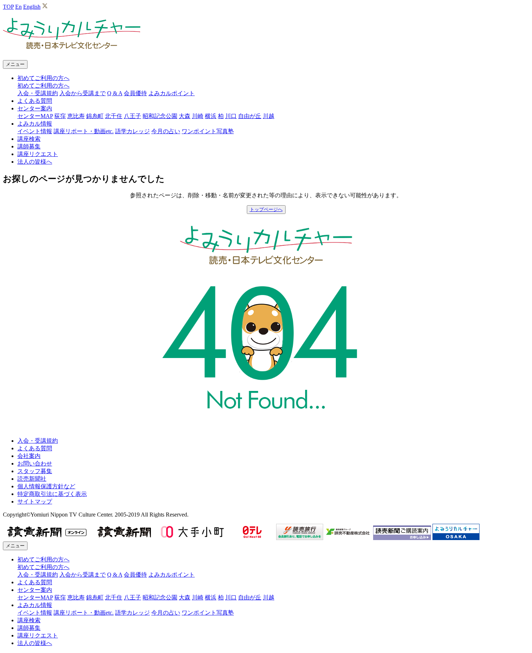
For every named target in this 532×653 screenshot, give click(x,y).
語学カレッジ (132, 131)
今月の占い (165, 131)
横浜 (210, 116)
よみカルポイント (171, 93)
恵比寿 (76, 116)
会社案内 (29, 456)
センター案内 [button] (34, 108)
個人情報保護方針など (46, 486)
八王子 (132, 116)
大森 (184, 116)
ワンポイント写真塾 (208, 131)
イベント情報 (34, 131)
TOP (8, 7)
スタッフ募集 (34, 471)
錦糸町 (95, 116)
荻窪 (60, 116)
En (18, 7)
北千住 (113, 116)
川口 (231, 116)
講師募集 (29, 146)
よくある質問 (34, 101)
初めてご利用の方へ (43, 86)
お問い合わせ (34, 463)
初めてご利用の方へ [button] (43, 78)
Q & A (114, 93)
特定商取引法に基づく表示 (52, 494)
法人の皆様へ (34, 162)
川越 (268, 116)
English (32, 7)
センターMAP (35, 116)
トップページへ (266, 209)
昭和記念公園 (160, 116)
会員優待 (135, 93)
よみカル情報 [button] (34, 124)
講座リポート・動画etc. (84, 131)
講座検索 (29, 139)
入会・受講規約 (37, 93)
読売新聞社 (31, 479)
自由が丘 (249, 116)
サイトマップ (34, 501)
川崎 (197, 116)
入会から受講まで (82, 93)
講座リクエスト (37, 154)
